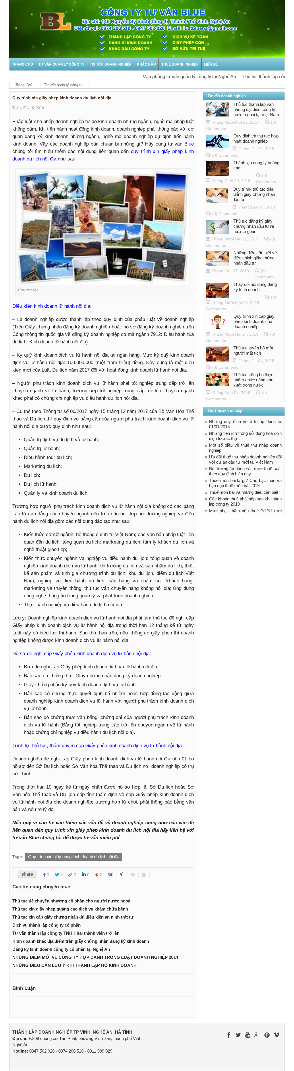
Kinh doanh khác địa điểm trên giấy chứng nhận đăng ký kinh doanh (80, 941)
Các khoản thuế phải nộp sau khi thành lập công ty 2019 (245, 501)
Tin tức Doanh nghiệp (110, 64)
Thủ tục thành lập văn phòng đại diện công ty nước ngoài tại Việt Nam (256, 109)
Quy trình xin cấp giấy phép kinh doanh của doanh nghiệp (253, 321)
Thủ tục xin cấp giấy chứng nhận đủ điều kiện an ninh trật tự (73, 917)
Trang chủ (22, 64)
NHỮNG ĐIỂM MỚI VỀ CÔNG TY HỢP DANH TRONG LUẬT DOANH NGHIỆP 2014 (95, 957)
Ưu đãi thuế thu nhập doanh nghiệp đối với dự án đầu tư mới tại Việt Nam (245, 459)
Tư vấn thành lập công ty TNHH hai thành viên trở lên (65, 933)
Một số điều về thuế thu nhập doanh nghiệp (245, 448)
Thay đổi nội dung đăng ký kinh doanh (255, 287)
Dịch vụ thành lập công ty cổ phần (46, 925)
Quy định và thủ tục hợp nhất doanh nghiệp (255, 138)
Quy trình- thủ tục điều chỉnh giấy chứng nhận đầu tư (254, 194)
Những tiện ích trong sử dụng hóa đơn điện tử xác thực (245, 436)
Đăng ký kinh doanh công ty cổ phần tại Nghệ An (61, 949)
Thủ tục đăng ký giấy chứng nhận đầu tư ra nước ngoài (253, 226)
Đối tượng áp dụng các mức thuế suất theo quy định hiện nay (245, 471)
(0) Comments (225, 155)
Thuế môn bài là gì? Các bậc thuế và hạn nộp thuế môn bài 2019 (245, 483)
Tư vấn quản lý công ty (61, 64)
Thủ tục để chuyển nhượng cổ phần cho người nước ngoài (71, 900)
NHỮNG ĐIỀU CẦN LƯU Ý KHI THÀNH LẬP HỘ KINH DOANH (74, 965)
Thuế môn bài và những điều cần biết (243, 492)
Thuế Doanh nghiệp (180, 64)
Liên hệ (211, 64)
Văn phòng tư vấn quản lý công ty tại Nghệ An (177, 76)
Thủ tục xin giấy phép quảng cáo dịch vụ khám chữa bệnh (70, 908)
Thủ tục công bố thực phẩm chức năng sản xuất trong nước (253, 379)
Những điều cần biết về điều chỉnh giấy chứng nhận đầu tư (255, 257)
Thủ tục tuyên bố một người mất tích (253, 350)
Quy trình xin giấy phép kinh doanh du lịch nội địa (73, 856)
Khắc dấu (146, 64)
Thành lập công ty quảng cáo (256, 165)
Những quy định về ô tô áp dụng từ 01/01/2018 (245, 424)
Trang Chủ (23, 85)
